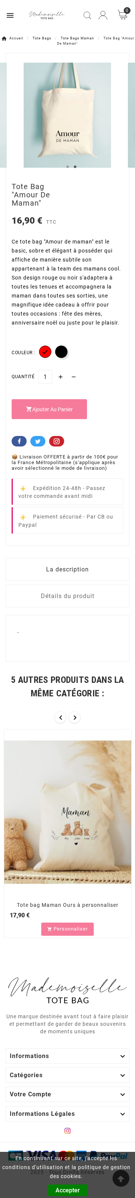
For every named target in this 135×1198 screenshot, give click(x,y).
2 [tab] (75, 167)
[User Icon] (103, 15)
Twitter (37, 441)
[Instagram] (67, 1130)
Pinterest (56, 441)
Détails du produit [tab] (67, 596)
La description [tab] (67, 569)
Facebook (19, 441)
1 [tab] (67, 167)
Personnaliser (67, 929)
